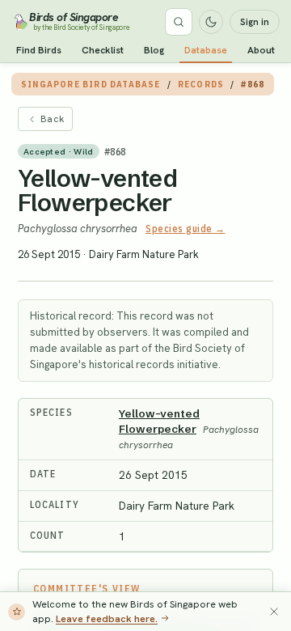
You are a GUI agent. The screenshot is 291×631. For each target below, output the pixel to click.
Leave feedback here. (107, 618)
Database (205, 50)
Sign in (254, 22)
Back (52, 118)
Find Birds (38, 50)
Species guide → (186, 228)
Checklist (103, 50)
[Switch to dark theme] (211, 22)
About (261, 50)
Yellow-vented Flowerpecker (97, 190)
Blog (154, 50)
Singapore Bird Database (91, 84)
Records (201, 84)
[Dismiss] (274, 611)
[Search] (178, 22)
